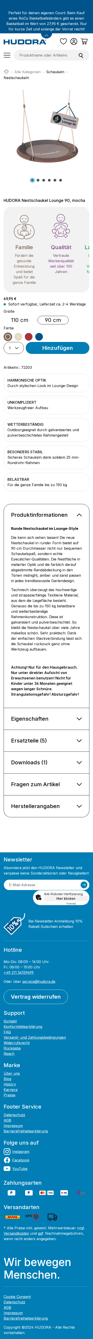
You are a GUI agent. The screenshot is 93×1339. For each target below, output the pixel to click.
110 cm (19, 320)
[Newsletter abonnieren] (84, 884)
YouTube (20, 1168)
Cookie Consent (17, 1296)
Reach (9, 1053)
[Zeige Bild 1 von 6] (32, 180)
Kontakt (10, 1021)
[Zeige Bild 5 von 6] (54, 180)
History (10, 1084)
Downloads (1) (29, 762)
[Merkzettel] (63, 41)
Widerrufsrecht (17, 1043)
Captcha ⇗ (77, 903)
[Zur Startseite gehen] (25, 41)
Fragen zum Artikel (35, 784)
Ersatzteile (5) (29, 740)
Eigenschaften (30, 718)
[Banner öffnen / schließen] (46, 33)
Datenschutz (14, 1115)
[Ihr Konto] (74, 41)
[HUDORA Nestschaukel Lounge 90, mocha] (46, 131)
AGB (7, 1120)
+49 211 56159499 (19, 972)
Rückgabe (12, 1048)
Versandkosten (16, 1233)
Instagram (20, 1151)
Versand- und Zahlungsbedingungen (35, 1037)
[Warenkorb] (84, 41)
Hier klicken (65, 898)
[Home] (6, 73)
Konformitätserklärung (23, 1026)
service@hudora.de (38, 981)
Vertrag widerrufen (36, 996)
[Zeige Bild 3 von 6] (43, 180)
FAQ (7, 1032)
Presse (9, 1095)
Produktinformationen (39, 515)
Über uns (12, 1073)
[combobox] (43, 55)
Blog (7, 1079)
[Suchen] (81, 55)
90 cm (53, 320)
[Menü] (7, 55)
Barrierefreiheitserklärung (26, 1131)
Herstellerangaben (35, 806)
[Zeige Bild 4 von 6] (49, 180)
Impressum (13, 1125)
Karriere (11, 1089)
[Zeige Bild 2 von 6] (38, 180)
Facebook (20, 1160)
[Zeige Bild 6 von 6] (60, 180)
